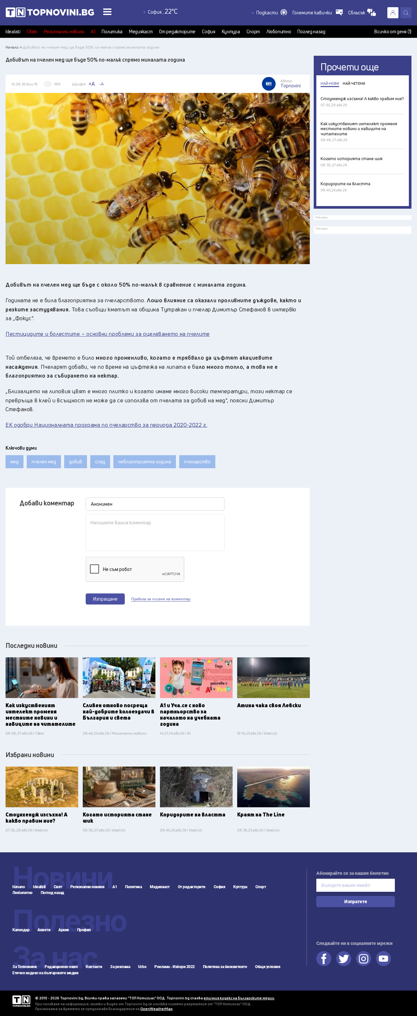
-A (101, 84)
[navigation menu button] (107, 11)
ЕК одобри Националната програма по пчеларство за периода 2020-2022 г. (106, 424)
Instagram (363, 958)
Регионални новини (64, 31)
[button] (271, 12)
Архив (63, 930)
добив (75, 461)
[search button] (405, 12)
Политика (112, 31)
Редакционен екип (61, 966)
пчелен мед (44, 461)
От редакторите (177, 31)
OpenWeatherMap (156, 1008)
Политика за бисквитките (225, 966)
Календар (20, 930)
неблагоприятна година (144, 461)
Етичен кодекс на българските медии (45, 973)
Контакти (94, 966)
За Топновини (24, 966)
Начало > (14, 47)
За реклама (120, 966)
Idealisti (13, 31)
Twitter (343, 958)
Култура (231, 31)
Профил (84, 930)
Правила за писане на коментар (161, 599)
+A (92, 83)
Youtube (383, 958)
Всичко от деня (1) (392, 31)
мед (14, 461)
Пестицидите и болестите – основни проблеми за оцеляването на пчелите (108, 333)
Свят (32, 31)
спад (100, 461)
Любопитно (278, 31)
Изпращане (105, 599)
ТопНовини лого (64, 13)
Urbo (142, 966)
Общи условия (267, 966)
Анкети (43, 930)
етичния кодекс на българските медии (239, 997)
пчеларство (197, 461)
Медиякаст (140, 31)
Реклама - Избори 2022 (174, 966)
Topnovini (21, 1001)
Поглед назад (311, 31)
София (208, 31)
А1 (93, 31)
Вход (392, 12)
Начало (18, 887)
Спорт (253, 31)
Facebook (323, 958)
